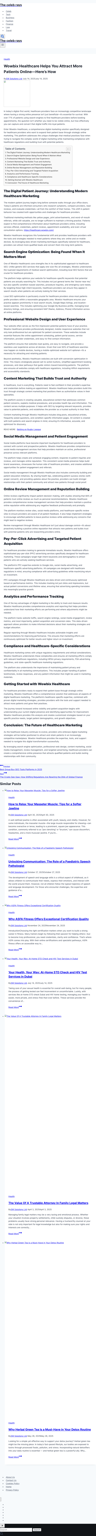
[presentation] (50, 790)
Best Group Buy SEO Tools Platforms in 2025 (21, 768)
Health (7, 59)
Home (8, 1487)
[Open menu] (2, 45)
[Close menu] (0, 1499)
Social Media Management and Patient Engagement (29, 164)
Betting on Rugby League (29, 429)
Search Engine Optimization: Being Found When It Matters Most (34, 155)
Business (10, 18)
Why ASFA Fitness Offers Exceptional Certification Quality (48, 919)
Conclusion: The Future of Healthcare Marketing (27, 183)
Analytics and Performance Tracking (23, 174)
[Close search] (2, 1526)
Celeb (8, 11)
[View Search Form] (2, 36)
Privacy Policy (12, 1490)
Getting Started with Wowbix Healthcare (25, 180)
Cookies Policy (12, 1483)
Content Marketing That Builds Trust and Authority (29, 162)
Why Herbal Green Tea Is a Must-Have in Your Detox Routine (49, 1429)
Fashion (9, 21)
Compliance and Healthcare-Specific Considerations (29, 177)
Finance (9, 24)
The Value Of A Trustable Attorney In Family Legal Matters (48, 1203)
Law (8, 27)
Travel (9, 30)
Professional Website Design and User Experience (28, 158)
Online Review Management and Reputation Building (29, 168)
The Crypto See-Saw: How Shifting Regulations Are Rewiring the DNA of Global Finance (41, 775)
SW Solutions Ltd (14, 79)
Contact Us (11, 1480)
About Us (10, 1477)
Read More (15, 839)
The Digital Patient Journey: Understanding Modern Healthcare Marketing (38, 152)
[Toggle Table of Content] (67, 149)
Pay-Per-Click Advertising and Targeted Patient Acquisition (32, 171)
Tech (8, 14)
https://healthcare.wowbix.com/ (39, 230)
